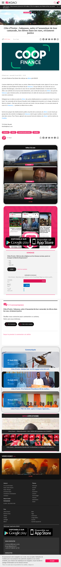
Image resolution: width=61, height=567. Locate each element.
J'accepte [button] (52, 560)
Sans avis (11, 265)
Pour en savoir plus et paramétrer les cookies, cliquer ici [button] (18, 564)
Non (10, 263)
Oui (10, 261)
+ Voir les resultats (22, 269)
